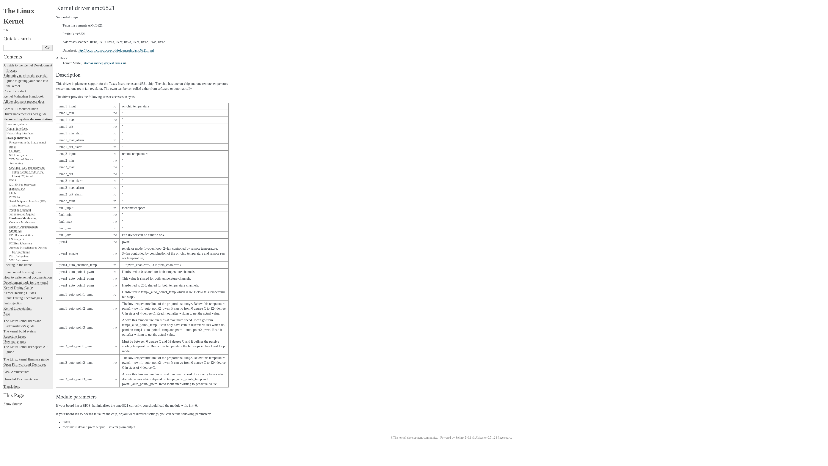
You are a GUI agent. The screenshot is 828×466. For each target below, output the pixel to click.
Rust (6, 313)
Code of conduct (14, 91)
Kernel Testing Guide (18, 288)
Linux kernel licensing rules (22, 272)
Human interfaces (17, 128)
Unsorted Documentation (20, 379)
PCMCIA (14, 197)
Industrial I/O (17, 188)
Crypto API (15, 230)
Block (12, 146)
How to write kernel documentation (27, 277)
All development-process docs (23, 101)
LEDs (12, 193)
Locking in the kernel (18, 265)
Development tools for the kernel (25, 282)
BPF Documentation (21, 235)
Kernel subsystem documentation (27, 119)
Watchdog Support (20, 209)
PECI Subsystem (18, 256)
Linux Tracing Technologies (22, 298)
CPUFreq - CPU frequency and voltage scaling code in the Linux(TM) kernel (27, 172)
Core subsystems (16, 124)
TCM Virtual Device (21, 159)
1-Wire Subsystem (19, 205)
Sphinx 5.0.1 (463, 437)
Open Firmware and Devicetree (24, 364)
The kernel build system (19, 331)
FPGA (12, 180)
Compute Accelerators (22, 222)
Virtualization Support (22, 214)
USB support (16, 239)
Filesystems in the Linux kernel (27, 142)
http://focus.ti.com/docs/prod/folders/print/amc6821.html (116, 50)
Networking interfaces (19, 133)
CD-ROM (14, 151)
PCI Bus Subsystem (20, 243)
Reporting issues (14, 336)
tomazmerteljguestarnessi (105, 63)
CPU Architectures (16, 372)
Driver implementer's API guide (25, 114)
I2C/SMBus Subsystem (22, 184)
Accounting (16, 163)
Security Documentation (23, 226)
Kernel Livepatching (17, 308)
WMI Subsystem (18, 260)
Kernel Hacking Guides (19, 293)
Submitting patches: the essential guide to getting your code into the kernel (25, 81)
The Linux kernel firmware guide (26, 359)
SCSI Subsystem (18, 155)
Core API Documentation (20, 109)
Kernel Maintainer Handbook (23, 96)
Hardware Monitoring (22, 218)
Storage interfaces (18, 138)
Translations (11, 386)
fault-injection (12, 303)
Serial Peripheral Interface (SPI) (27, 201)
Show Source (12, 404)
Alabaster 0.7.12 (485, 437)
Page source (505, 437)
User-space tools (14, 341)
